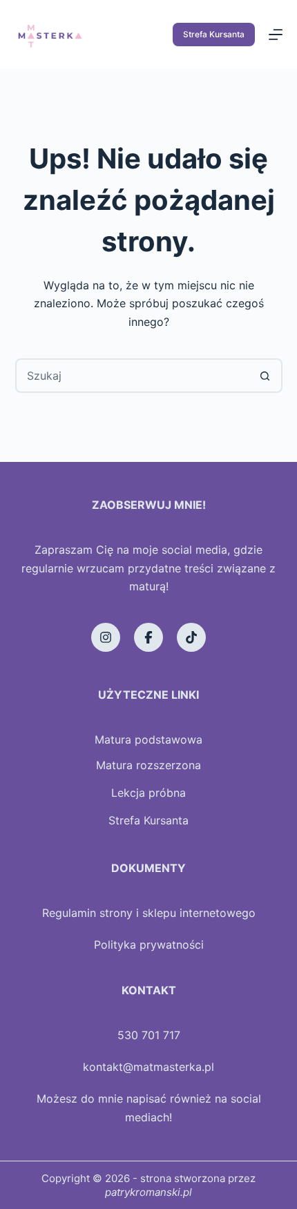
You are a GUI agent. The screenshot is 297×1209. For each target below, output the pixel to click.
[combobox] (133, 375)
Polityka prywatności (149, 944)
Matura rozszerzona (148, 765)
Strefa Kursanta (214, 34)
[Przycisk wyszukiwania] (265, 375)
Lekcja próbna (148, 793)
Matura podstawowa (148, 739)
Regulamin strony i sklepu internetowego (149, 913)
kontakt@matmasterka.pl (148, 1067)
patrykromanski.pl (148, 1192)
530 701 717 (148, 1035)
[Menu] (275, 34)
